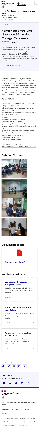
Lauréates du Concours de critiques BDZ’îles (17, 283)
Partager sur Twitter (9, 366)
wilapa (4, 413)
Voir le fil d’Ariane (6, 25)
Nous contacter (13, 418)
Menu (36, 3)
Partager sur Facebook (3, 366)
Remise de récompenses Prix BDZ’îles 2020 (18, 334)
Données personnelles (18, 422)
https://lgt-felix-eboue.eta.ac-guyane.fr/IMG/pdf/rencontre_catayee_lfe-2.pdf (19, 145)
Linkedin (22, 383)
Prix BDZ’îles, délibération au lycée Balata (18, 308)
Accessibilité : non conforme (27, 418)
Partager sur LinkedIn (14, 366)
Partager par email (19, 366)
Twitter (10, 383)
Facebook (4, 383)
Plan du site (5, 418)
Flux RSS (24, 425)
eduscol (27, 409)
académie (5, 409)
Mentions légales (6, 422)
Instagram (16, 383)
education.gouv (17, 409)
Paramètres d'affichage (11, 425)
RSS (28, 383)
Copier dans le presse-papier (25, 366)
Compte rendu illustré (15, 262)
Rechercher (31, 3)
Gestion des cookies (30, 422)
